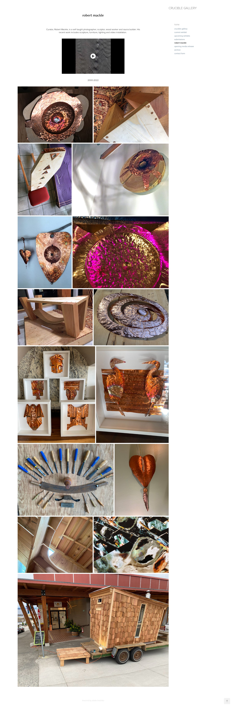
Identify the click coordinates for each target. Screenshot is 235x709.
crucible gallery (180, 28)
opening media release (184, 46)
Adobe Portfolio (98, 700)
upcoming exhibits (182, 35)
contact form (179, 53)
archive (177, 49)
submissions (179, 39)
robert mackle (180, 42)
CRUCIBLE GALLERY (183, 8)
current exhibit (180, 32)
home (176, 24)
